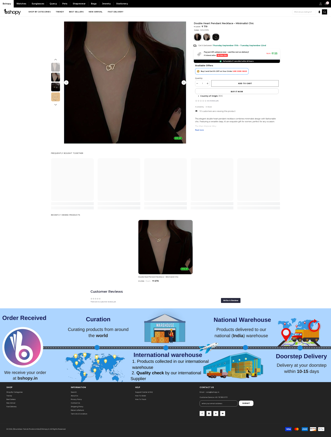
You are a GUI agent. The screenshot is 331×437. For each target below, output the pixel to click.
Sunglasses (38, 3)
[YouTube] (222, 413)
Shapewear (79, 3)
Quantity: (199, 78)
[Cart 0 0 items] (326, 3)
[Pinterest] (215, 413)
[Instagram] (208, 413)
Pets (64, 3)
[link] (72, 203)
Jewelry (106, 3)
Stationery (122, 3)
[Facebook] (202, 413)
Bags (94, 3)
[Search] (324, 11)
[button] (66, 82)
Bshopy (7, 3)
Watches (21, 3)
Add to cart (245, 83)
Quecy (53, 3)
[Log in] (320, 3)
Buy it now (237, 91)
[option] (125, 82)
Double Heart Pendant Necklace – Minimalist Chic (158, 277)
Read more (199, 130)
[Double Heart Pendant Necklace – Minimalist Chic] (165, 247)
